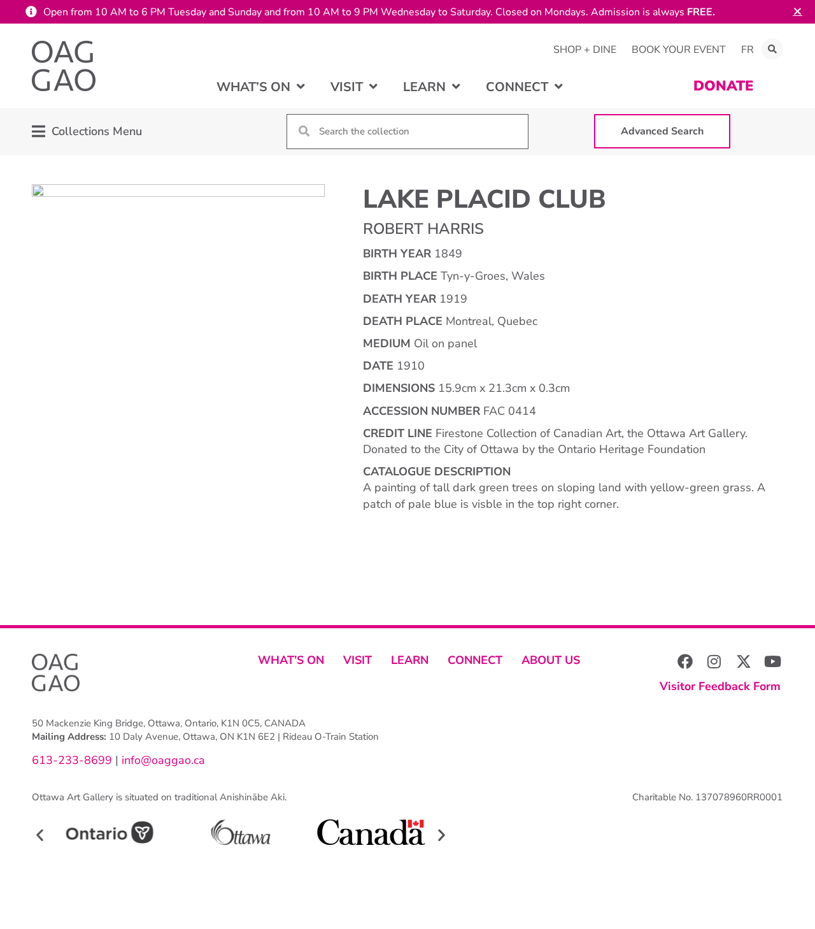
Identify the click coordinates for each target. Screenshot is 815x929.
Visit (357, 660)
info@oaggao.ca (161, 760)
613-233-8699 (72, 760)
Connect (475, 660)
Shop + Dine (584, 49)
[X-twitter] (743, 661)
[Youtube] (773, 661)
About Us (550, 660)
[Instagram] (714, 661)
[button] (772, 49)
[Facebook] (685, 661)
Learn (410, 660)
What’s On (291, 660)
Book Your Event (679, 49)
